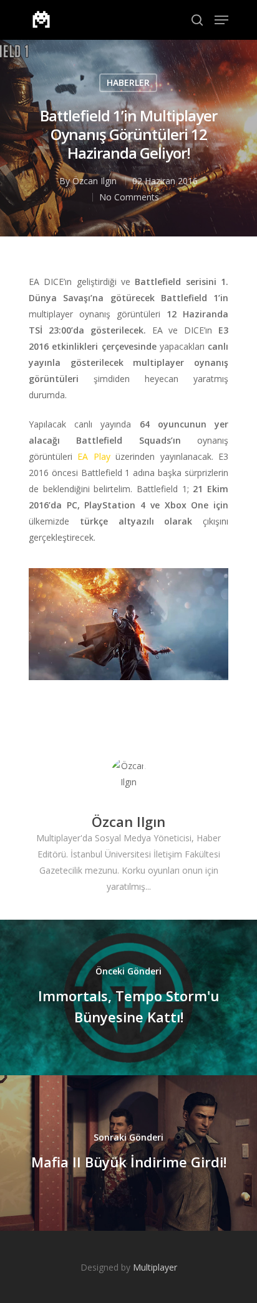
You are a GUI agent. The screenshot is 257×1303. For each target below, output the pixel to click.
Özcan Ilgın (94, 181)
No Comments (129, 197)
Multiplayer (155, 1267)
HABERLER (128, 82)
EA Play (93, 456)
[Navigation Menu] (221, 20)
